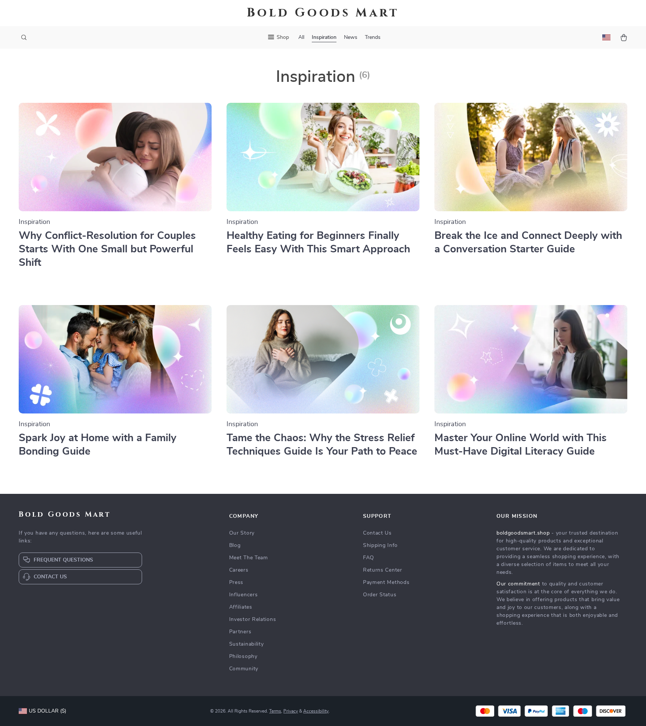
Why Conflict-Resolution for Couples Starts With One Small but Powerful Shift (107, 249)
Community (243, 668)
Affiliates (240, 607)
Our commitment (518, 584)
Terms (275, 711)
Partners (240, 631)
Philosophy (243, 656)
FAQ (368, 557)
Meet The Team (248, 557)
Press (236, 582)
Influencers (243, 594)
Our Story (242, 533)
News (350, 37)
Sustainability (246, 644)
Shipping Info (380, 545)
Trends (373, 37)
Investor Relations (252, 619)
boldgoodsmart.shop (523, 533)
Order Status (379, 594)
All (301, 37)
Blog (235, 545)
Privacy (290, 711)
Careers (239, 570)
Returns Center (382, 570)
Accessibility (316, 711)
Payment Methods (386, 582)
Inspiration (324, 37)
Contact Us (377, 533)
